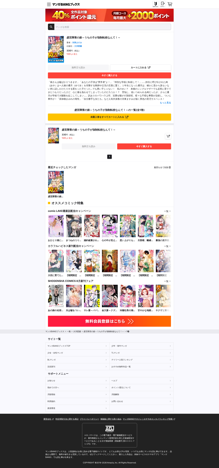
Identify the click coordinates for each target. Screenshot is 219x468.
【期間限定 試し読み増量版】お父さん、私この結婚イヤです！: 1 (127, 275)
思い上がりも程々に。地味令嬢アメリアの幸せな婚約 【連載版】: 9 (127, 240)
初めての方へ (53, 387)
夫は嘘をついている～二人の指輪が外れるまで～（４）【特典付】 (74, 310)
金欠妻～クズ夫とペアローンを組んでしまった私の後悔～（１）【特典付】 (110, 310)
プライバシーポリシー (89, 419)
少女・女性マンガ (55, 353)
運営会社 (47, 419)
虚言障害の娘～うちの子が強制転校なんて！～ (56, 196)
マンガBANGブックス (54, 331)
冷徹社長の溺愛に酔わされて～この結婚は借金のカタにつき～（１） (127, 310)
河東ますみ (77, 42)
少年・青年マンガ (119, 346)
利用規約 (51, 401)
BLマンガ (51, 359)
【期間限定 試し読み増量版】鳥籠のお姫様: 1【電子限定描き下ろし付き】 (92, 275)
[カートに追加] (168, 136)
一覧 (166, 211)
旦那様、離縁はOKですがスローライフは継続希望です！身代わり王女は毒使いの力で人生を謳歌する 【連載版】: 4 (145, 240)
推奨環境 (51, 408)
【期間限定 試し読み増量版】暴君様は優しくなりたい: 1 (163, 275)
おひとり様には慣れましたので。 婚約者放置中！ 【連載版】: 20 (56, 240)
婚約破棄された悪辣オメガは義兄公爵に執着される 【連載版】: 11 (92, 240)
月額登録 (51, 394)
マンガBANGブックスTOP (58, 346)
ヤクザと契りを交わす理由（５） (163, 310)
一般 (69, 331)
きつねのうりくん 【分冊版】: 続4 (74, 240)
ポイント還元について (121, 387)
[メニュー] (48, 4)
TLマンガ (115, 353)
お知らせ (51, 380)
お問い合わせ (117, 401)
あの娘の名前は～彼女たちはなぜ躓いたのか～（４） (56, 310)
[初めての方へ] (155, 4)
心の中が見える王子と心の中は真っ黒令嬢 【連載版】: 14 (110, 240)
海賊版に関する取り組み (111, 419)
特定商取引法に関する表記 (67, 419)
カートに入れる (139, 67)
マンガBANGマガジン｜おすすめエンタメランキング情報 (148, 419)
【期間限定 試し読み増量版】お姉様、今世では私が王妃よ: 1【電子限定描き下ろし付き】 (110, 275)
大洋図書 (78, 46)
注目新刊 (51, 366)
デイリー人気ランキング (122, 359)
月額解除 (115, 394)
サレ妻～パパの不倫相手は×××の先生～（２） (92, 310)
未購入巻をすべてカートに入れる (107, 116)
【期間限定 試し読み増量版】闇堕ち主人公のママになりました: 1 (74, 275)
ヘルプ (114, 380)
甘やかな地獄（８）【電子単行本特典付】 (145, 310)
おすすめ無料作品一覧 (121, 366)
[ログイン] (162, 4)
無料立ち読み (78, 67)
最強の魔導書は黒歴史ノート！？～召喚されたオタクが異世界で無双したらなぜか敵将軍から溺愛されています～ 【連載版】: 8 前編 (164, 240)
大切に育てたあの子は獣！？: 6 (56, 275)
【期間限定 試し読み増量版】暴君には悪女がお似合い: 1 (145, 275)
